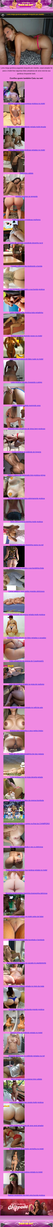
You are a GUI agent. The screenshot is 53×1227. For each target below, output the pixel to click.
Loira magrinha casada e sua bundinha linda (26, 568)
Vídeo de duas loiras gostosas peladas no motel (26, 150)
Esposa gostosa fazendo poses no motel (26, 336)
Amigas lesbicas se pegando (26, 196)
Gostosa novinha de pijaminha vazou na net (26, 545)
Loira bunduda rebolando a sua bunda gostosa (26, 289)
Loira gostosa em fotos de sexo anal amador (26, 1126)
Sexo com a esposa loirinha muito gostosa (26, 522)
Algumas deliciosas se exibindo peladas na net (26, 1056)
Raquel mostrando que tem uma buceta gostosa (26, 1195)
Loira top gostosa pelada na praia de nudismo (26, 684)
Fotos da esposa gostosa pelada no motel (26, 1172)
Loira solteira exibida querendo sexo (26, 405)
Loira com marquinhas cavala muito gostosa (27, 1102)
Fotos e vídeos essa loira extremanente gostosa (26, 498)
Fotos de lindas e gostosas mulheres (26, 220)
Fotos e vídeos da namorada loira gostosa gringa (26, 475)
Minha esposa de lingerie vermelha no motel (26, 1149)
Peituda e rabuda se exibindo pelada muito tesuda (26, 127)
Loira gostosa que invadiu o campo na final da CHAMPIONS (26, 824)
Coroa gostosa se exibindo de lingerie (26, 452)
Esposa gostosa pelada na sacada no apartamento (26, 963)
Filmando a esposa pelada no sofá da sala (26, 707)
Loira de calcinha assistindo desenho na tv (26, 243)
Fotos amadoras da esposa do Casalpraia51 (26, 661)
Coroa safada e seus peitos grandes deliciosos (26, 591)
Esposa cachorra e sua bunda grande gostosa (26, 1009)
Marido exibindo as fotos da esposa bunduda (26, 800)
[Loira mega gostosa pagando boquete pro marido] (26, 41)
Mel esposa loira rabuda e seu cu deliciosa (26, 847)
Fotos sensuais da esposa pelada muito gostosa (26, 615)
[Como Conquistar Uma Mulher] (26, 1207)
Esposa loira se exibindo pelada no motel (26, 1033)
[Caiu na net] (26, 5)
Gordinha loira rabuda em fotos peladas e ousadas (26, 638)
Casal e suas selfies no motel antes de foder (27, 917)
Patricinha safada (26, 173)
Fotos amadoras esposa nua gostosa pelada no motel (26, 870)
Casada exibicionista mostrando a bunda (26, 266)
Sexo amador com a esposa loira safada (26, 1079)
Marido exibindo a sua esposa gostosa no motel (26, 104)
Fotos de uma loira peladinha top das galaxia (26, 754)
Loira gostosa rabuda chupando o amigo (26, 382)
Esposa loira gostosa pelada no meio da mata (26, 986)
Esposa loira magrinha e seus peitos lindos (26, 731)
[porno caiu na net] (26, 1223)
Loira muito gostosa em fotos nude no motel (26, 359)
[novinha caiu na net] (26, 1221)
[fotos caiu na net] (26, 1226)
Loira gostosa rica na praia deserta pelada (26, 777)
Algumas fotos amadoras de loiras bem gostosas (26, 429)
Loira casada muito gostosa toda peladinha (26, 313)
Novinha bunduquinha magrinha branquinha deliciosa (26, 893)
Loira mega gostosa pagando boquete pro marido (25, 14)
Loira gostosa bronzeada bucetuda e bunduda (26, 940)
